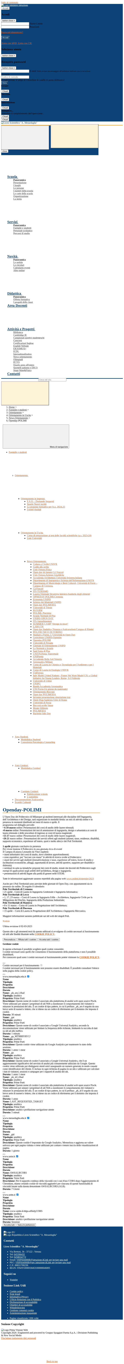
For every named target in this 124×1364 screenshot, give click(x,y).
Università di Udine (42, 681)
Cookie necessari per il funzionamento (21, 965)
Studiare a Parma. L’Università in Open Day (54, 634)
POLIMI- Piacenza (42, 613)
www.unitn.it (9, 1194)
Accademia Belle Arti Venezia (47, 659)
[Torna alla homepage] (49, 122)
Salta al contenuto (9, 2)
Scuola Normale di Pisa (44, 615)
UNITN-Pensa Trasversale (45, 653)
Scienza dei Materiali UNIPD (47, 602)
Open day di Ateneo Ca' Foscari (48, 572)
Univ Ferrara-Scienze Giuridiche (48, 575)
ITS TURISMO (40, 591)
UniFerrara (38, 673)
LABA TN (38, 626)
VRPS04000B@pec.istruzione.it (43, 1262)
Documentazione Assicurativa (29, 799)
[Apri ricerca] (74, 136)
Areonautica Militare (43, 662)
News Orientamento (18, 418)
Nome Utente (36, 23)
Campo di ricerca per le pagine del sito (19, 379)
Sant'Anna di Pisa (41, 651)
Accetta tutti (49, 939)
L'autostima (32, 797)
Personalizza (9, 939)
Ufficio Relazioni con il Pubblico (25, 1299)
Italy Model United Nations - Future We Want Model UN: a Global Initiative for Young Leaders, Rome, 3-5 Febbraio (65, 677)
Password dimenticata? (12, 32)
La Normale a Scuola (43, 648)
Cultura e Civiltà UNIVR (45, 564)
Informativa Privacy (19, 1296)
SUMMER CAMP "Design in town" (50, 624)
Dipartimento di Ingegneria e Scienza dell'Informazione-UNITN (63, 580)
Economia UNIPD (42, 599)
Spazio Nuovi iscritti (36, 504)
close (4, 151)
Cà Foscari (38, 588)
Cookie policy (16, 1291)
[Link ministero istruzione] (14, 5)
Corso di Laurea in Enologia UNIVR (51, 670)
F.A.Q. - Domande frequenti (40, 501)
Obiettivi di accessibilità (21, 1305)
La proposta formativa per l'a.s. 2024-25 (46, 507)
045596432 (19, 1254)
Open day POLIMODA (44, 605)
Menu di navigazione (58, 447)
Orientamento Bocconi (44, 692)
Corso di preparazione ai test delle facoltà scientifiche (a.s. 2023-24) (59, 535)
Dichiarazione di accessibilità (23, 1302)
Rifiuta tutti (27, 939)
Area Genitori (22, 765)
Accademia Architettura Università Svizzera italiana (57, 577)
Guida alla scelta (41, 567)
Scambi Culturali (23, 802)
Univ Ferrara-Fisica (42, 569)
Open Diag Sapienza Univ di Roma (50, 700)
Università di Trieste (42, 607)
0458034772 (20, 1257)
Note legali (15, 1294)
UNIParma (38, 656)
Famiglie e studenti (18, 409)
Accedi (5, 8)
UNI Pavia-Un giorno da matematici (50, 689)
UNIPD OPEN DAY (43, 618)
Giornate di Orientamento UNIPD (49, 645)
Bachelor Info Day (42, 713)
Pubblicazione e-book (37, 794)
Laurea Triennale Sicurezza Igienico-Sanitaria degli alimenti (61, 594)
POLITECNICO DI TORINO (47, 632)
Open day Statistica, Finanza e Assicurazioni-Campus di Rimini (63, 629)
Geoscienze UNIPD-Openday (47, 637)
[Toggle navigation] (25, 138)
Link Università (34, 538)
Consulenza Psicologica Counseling (38, 742)
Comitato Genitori (30, 791)
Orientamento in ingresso (33, 498)
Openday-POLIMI (42, 640)
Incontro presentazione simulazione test (51, 697)
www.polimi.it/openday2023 (80, 878)
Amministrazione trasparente (23, 1313)
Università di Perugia (43, 643)
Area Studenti (22, 736)
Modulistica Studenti (31, 739)
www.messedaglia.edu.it (15, 976)
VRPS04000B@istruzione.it (42, 1260)
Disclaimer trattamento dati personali (18, 1338)
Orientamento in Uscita (20, 415)
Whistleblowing (17, 1307)
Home (12, 407)
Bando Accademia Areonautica (48, 686)
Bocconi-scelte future (43, 705)
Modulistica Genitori (31, 768)
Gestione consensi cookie (22, 1310)
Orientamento (15, 412)
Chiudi (5, 91)
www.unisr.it (9, 1156)
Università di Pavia (42, 702)
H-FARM (37, 610)
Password (34, 27)
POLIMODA (39, 711)
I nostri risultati (34, 509)
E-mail (33, 71)
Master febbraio (40, 708)
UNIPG (37, 683)
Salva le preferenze (26, 1225)
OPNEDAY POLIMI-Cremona (48, 596)
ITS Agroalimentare (42, 621)
